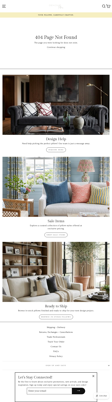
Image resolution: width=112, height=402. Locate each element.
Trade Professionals (56, 337)
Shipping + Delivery (56, 327)
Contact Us (56, 346)
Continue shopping (56, 47)
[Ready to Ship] (56, 272)
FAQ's (56, 351)
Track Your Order (56, 342)
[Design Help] (56, 105)
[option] (56, 15)
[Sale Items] (56, 187)
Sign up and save (56, 365)
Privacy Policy (56, 356)
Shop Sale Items (56, 235)
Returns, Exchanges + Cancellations (56, 332)
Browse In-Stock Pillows (56, 317)
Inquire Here (56, 150)
